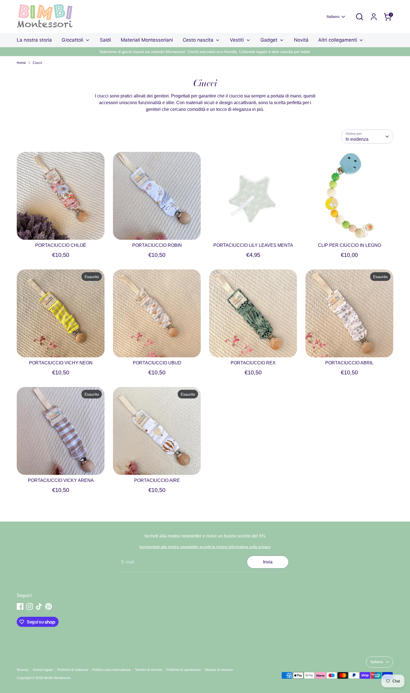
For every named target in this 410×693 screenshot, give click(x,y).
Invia (267, 562)
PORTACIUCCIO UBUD (157, 362)
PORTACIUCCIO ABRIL (349, 362)
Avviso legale (43, 670)
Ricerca (22, 670)
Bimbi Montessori (57, 678)
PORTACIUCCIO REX (253, 362)
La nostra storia (34, 40)
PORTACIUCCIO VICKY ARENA (61, 480)
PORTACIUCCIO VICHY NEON (61, 362)
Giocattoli (73, 40)
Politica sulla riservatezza (111, 670)
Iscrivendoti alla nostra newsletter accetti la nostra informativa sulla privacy (205, 546)
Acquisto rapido (60, 230)
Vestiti (237, 40)
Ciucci (37, 63)
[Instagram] (29, 606)
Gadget (270, 40)
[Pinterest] (48, 606)
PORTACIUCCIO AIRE (157, 480)
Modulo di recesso (219, 670)
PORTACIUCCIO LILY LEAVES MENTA (253, 245)
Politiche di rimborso (72, 670)
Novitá (301, 40)
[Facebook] (20, 606)
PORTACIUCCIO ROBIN (157, 245)
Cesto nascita (199, 40)
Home (21, 63)
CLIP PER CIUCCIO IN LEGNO (349, 245)
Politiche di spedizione (184, 670)
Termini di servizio (148, 670)
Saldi (105, 40)
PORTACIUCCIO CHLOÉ (60, 245)
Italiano (333, 16)
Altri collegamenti (338, 40)
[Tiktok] (39, 606)
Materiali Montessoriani (147, 40)
